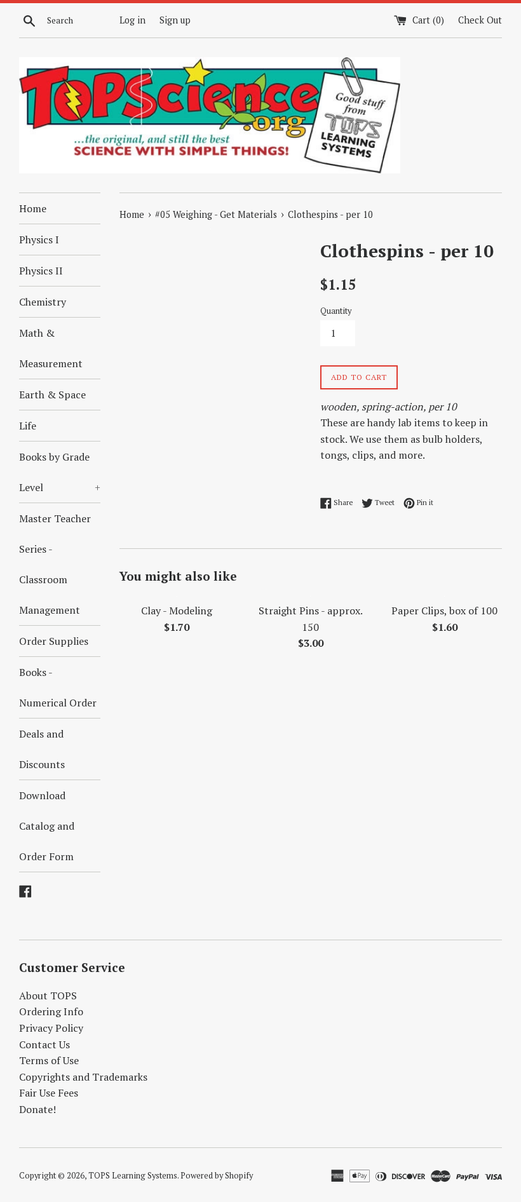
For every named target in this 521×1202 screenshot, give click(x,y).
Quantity (335, 311)
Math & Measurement (51, 348)
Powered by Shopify (216, 1175)
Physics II (41, 271)
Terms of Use (49, 1060)
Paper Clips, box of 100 (444, 611)
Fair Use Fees (48, 1093)
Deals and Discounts (42, 749)
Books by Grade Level (59, 472)
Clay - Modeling (176, 611)
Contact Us (44, 1044)
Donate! (37, 1109)
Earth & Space (52, 395)
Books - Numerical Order (58, 687)
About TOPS (48, 996)
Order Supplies (53, 641)
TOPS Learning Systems (132, 1175)
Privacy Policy (51, 1028)
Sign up (175, 20)
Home (32, 208)
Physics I (39, 239)
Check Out (480, 20)
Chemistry (42, 302)
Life (27, 426)
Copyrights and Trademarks (83, 1077)
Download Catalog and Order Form (46, 825)
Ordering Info (51, 1011)
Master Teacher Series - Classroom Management (55, 564)
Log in (132, 20)
